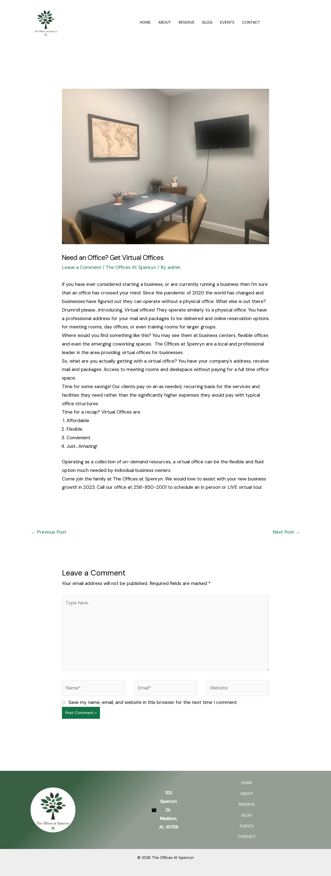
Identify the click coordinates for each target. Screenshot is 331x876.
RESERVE (187, 22)
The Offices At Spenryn (131, 267)
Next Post (286, 532)
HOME (145, 22)
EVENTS (227, 22)
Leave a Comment (81, 267)
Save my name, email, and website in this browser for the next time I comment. (153, 702)
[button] (284, 22)
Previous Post (48, 532)
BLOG (207, 22)
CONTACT (251, 22)
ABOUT (164, 22)
